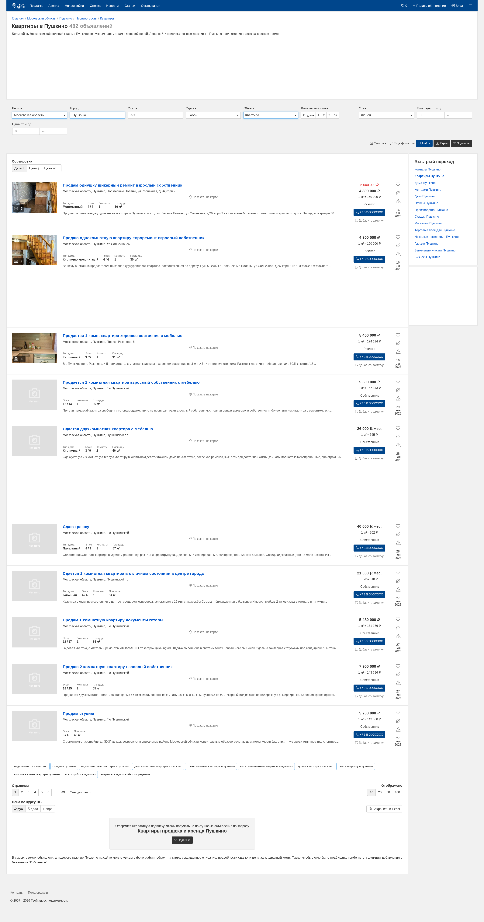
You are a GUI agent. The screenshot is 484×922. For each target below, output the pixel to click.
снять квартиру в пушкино (356, 766)
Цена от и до (21, 124)
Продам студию (78, 713)
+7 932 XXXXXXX (371, 403)
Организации (151, 6)
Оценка (95, 6)
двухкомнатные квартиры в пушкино (158, 766)
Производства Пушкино (431, 210)
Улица (132, 108)
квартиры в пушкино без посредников (125, 774)
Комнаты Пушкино (428, 169)
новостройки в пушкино (80, 774)
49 (63, 792)
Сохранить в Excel (386, 809)
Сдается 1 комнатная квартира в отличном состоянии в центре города (133, 573)
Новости (112, 6)
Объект (249, 108)
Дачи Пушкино (425, 196)
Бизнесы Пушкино (427, 257)
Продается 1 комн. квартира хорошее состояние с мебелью (122, 335)
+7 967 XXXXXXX (371, 641)
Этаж (363, 108)
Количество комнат (315, 108)
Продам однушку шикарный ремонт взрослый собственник (122, 185)
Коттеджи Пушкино (428, 189)
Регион (17, 108)
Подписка (462, 143)
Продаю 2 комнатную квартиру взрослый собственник (118, 666)
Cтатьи (130, 6)
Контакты (16, 892)
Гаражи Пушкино (426, 243)
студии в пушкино (64, 766)
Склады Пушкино (427, 216)
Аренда (53, 6)
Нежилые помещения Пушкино (437, 236)
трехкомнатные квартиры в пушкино (211, 766)
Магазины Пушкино (428, 223)
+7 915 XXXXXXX (371, 450)
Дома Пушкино (425, 182)
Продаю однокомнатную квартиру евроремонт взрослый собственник (133, 238)
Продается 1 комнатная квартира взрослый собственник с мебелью (131, 382)
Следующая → (81, 792)
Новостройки (74, 6)
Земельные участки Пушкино (435, 250)
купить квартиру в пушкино (315, 766)
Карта (443, 143)
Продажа (36, 6)
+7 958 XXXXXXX (371, 547)
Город (74, 108)
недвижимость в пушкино (30, 766)
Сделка (191, 108)
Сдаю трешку (76, 526)
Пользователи (38, 892)
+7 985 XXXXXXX (371, 212)
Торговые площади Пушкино (435, 230)
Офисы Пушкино (426, 203)
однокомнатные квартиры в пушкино (105, 766)
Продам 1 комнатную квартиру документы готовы (113, 620)
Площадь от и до (429, 108)
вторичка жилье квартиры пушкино (37, 774)
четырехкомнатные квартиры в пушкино (266, 766)
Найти (425, 143)
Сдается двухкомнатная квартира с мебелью (108, 429)
